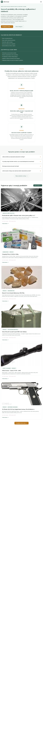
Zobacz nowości (37, 185)
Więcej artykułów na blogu (21, 175)
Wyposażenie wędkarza (13, 329)
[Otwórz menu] (41, 2)
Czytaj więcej (4, 223)
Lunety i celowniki (7, 368)
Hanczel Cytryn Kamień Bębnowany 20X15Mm (13, 293)
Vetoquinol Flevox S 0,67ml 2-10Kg (10, 254)
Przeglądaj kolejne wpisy (21, 423)
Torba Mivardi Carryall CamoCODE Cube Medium (14, 332)
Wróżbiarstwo (11, 290)
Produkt (4, 290)
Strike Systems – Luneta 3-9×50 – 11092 (11, 370)
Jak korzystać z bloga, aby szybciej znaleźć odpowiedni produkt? (16, 170)
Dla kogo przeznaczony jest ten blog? (10, 166)
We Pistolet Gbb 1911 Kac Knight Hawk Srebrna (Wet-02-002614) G (18, 409)
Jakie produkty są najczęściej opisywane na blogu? (13, 156)
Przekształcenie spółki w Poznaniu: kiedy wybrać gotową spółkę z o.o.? (18, 215)
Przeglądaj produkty (6, 26)
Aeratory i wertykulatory (8, 213)
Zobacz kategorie (18, 26)
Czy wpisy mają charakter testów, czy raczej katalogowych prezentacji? (18, 161)
